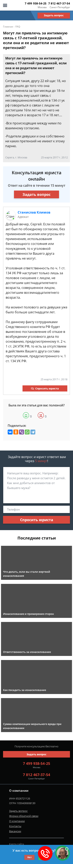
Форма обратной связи (23, 816)
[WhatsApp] (27, 432)
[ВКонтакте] (10, 432)
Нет (29, 857)
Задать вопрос (54, 15)
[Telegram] (32, 432)
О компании (17, 821)
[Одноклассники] (15, 432)
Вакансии (15, 831)
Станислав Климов (34, 212)
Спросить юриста (47, 388)
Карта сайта (16, 844)
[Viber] (21, 432)
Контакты (15, 826)
